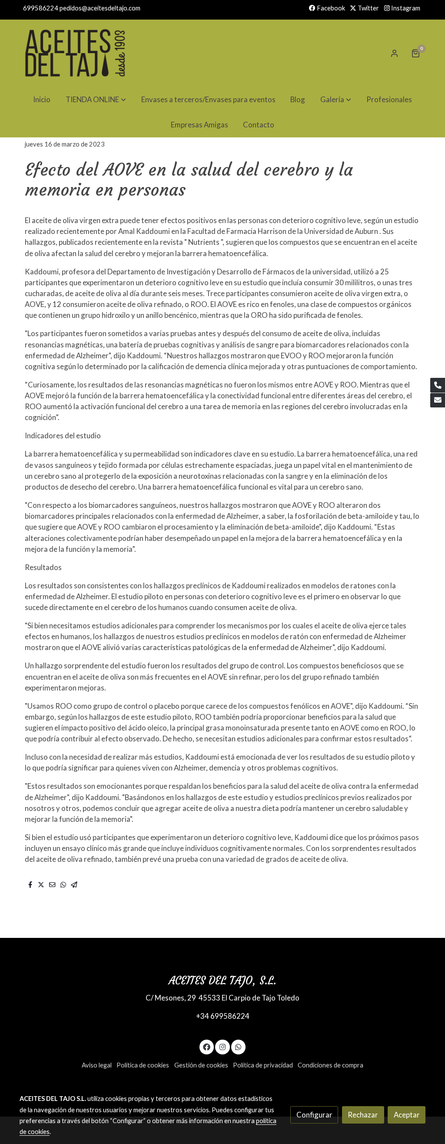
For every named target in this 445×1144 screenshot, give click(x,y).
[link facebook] (206, 1046)
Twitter (367, 8)
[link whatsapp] (239, 1046)
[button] (95, 99)
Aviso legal (97, 1065)
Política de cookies (142, 1065)
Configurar (314, 1114)
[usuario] (394, 53)
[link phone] (437, 385)
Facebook (330, 8)
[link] (75, 53)
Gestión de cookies (201, 1065)
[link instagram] (222, 1046)
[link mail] (437, 400)
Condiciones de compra (330, 1065)
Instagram (405, 8)
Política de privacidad (263, 1065)
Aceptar (407, 1114)
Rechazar (363, 1114)
